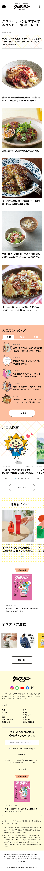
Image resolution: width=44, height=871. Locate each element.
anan (6, 854)
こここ (14, 859)
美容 (24, 710)
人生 (24, 717)
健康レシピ (6, 722)
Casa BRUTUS (28, 854)
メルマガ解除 (22, 769)
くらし (25, 712)
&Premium (12, 856)
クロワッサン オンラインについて (12, 821)
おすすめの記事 (7, 719)
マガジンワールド (26, 859)
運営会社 (27, 821)
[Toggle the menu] (4, 6)
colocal (24, 856)
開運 (3, 717)
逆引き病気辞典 (28, 722)
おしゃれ (5, 712)
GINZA (36, 854)
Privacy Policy (21, 861)
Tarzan (19, 856)
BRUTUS (12, 854)
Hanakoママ (32, 856)
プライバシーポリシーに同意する (23, 748)
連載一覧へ (22, 660)
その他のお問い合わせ (13, 823)
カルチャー (27, 715)
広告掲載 (36, 859)
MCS (18, 859)
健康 (3, 710)
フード (4, 715)
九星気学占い (27, 719)
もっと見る (22, 413)
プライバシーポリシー (28, 760)
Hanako (5, 856)
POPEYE (19, 854)
